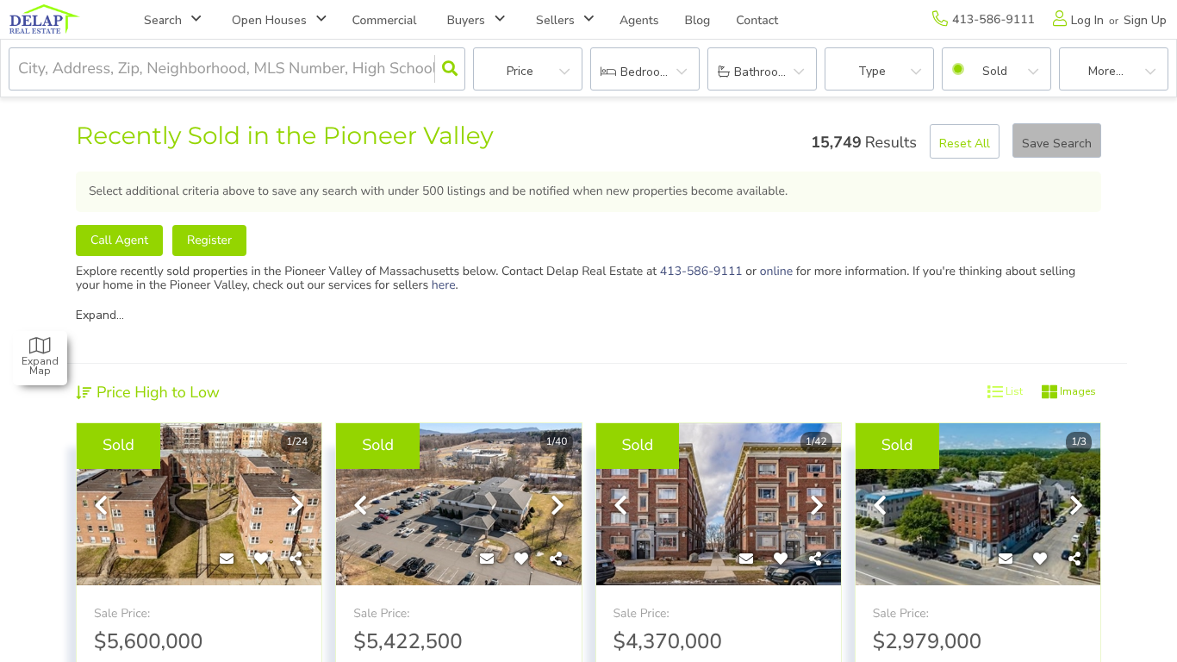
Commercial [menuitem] (384, 20)
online (777, 271)
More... (1106, 71)
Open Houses (269, 20)
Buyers (466, 20)
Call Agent (119, 240)
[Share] (295, 559)
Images (1076, 391)
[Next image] (297, 507)
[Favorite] (261, 559)
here (444, 285)
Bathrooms (764, 72)
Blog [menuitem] (698, 20)
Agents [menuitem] (639, 20)
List (1013, 391)
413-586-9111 (701, 271)
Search (163, 20)
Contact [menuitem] (757, 20)
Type (872, 71)
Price (520, 71)
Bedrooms (648, 72)
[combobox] (20, 69)
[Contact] (226, 559)
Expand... (100, 315)
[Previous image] (101, 507)
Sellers (555, 20)
